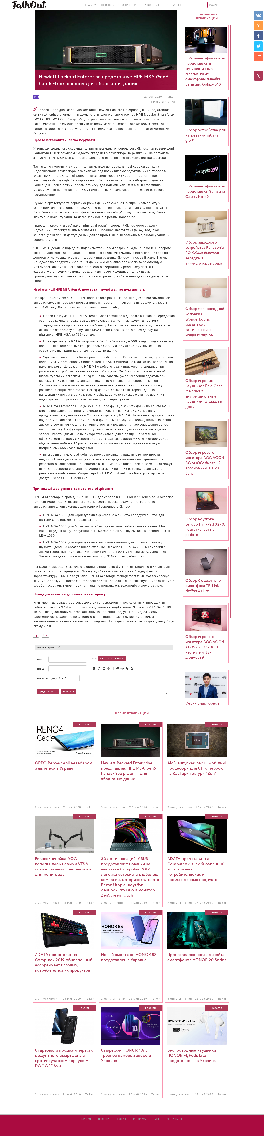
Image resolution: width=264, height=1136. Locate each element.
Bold (94, 668)
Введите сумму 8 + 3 (51, 678)
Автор (41, 659)
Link (127, 668)
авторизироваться (112, 658)
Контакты (173, 5)
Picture (132, 668)
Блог (158, 5)
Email (41, 668)
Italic (99, 668)
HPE (45, 635)
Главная (91, 5)
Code (122, 668)
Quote (117, 668)
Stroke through (109, 668)
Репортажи (142, 5)
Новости (108, 5)
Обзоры (124, 5)
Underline (104, 668)
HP (36, 635)
